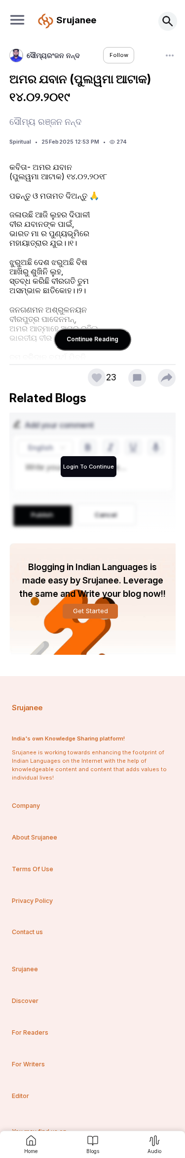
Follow (119, 55)
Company (26, 805)
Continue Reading (92, 339)
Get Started (90, 611)
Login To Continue (88, 466)
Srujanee (27, 707)
